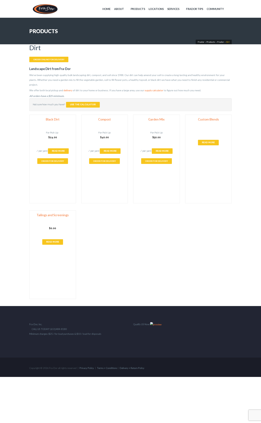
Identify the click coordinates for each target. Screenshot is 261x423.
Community (215, 8)
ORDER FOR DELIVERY (52, 161)
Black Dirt (52, 119)
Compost (104, 119)
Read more (58, 151)
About (119, 8)
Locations (156, 8)
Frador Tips (194, 8)
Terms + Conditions (107, 368)
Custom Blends (208, 119)
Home (106, 8)
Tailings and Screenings (53, 215)
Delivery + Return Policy (132, 368)
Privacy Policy (87, 368)
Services (173, 8)
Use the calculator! (83, 104)
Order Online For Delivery (48, 59)
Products (138, 8)
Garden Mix (156, 119)
